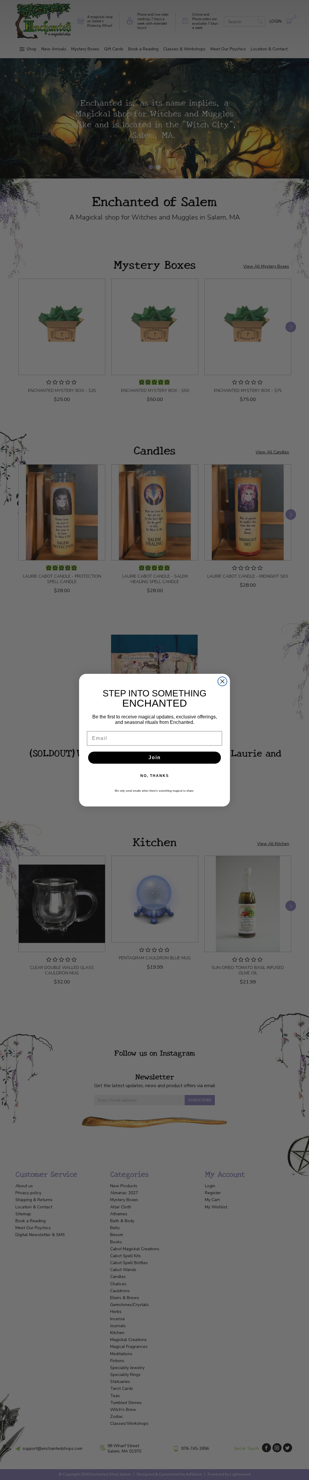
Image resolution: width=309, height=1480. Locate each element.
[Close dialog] (222, 681)
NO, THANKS (154, 776)
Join (154, 757)
